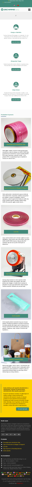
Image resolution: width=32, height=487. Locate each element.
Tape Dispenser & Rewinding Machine (12, 448)
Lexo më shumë (16, 42)
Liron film (5, 446)
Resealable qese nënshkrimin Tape (11, 442)
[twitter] (7, 434)
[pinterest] (19, 434)
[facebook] (3, 434)
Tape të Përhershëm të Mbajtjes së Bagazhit (14, 444)
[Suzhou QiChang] (10, 11)
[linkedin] (15, 434)
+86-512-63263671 (7, 2)
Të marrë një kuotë (22, 409)
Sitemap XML (25, 481)
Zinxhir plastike (6, 450)
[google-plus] (11, 434)
